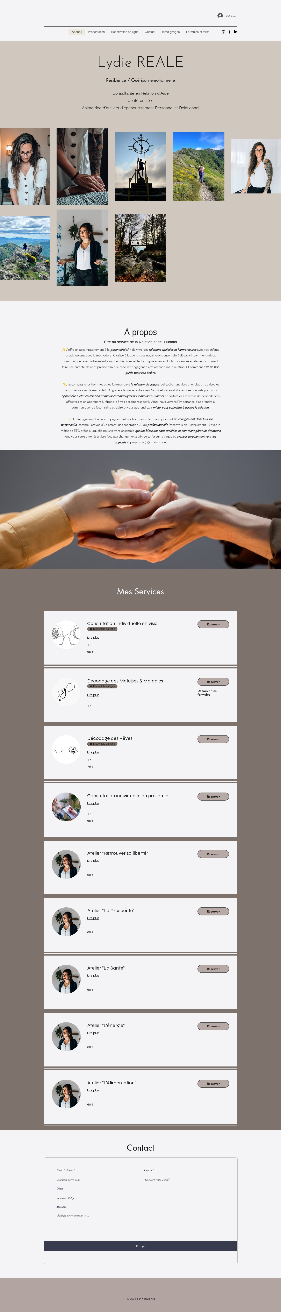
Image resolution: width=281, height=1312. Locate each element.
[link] (139, 623)
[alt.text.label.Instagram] (223, 32)
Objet (60, 1188)
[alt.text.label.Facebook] (230, 32)
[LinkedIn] (236, 32)
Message (61, 1206)
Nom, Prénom (65, 1170)
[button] (213, 624)
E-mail (148, 1170)
